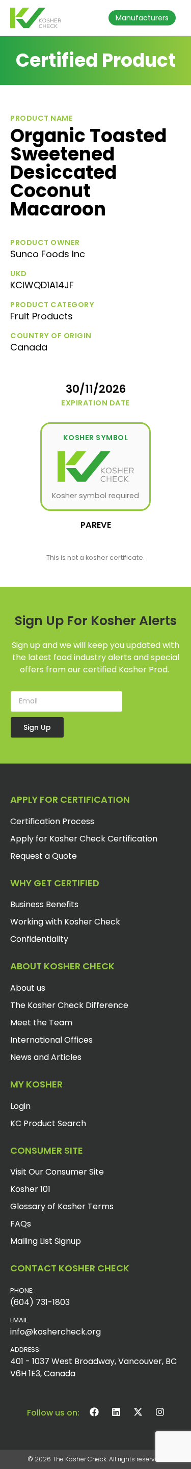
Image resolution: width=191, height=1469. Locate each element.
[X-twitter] (138, 1412)
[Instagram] (160, 1412)
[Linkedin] (116, 1412)
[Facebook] (94, 1412)
